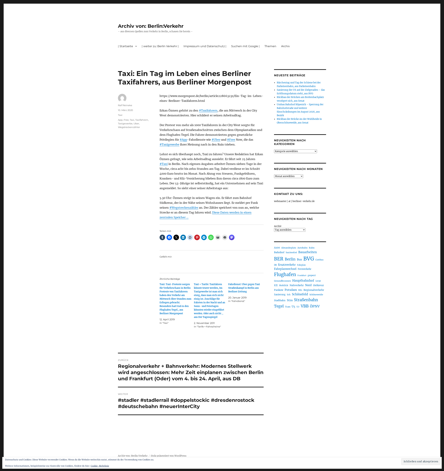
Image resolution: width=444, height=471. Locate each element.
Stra (290, 300)
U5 (293, 306)
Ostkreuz (318, 285)
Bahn (311, 247)
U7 (298, 306)
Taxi (120, 115)
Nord (308, 285)
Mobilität (283, 285)
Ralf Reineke (125, 105)
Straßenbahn (306, 299)
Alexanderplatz (288, 248)
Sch (289, 294)
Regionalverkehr (314, 290)
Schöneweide (316, 294)
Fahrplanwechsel (285, 269)
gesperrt (312, 275)
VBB (305, 306)
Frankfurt (301, 275)
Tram (287, 307)
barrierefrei (291, 252)
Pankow (278, 290)
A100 (277, 247)
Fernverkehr (304, 269)
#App (183, 139)
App (120, 119)
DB (275, 265)
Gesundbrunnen (282, 281)
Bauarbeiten (307, 252)
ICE (276, 285)
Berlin (290, 259)
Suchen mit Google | (245, 46)
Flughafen (285, 274)
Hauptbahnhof (303, 280)
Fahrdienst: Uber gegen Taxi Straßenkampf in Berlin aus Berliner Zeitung (244, 288)
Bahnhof (279, 252)
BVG (308, 258)
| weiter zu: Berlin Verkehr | (160, 46)
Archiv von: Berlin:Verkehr (150, 26)
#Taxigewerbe (169, 144)
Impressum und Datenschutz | (204, 46)
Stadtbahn (279, 300)
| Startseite (125, 46)
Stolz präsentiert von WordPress (168, 455)
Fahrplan (301, 265)
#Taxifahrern (208, 110)
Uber (136, 123)
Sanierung (279, 294)
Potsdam (291, 290)
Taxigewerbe (125, 123)
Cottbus (319, 259)
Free (126, 119)
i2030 (318, 281)
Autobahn (302, 247)
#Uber (216, 139)
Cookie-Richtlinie (100, 466)
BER (278, 259)
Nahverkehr (297, 285)
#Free (231, 139)
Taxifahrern (141, 119)
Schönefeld (300, 294)
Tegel (279, 306)
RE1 (300, 290)
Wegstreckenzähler (129, 127)
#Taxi (164, 164)
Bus (299, 259)
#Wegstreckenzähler (183, 207)
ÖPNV (315, 306)
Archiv (277, 226)
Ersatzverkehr (287, 264)
